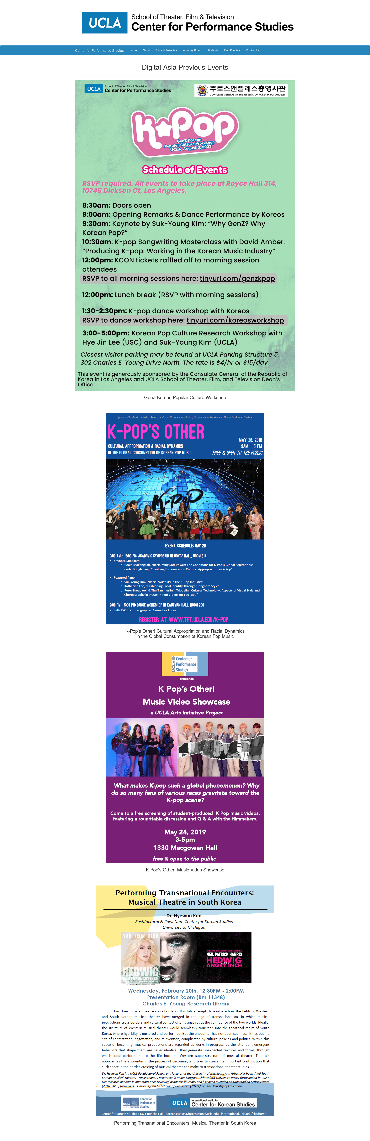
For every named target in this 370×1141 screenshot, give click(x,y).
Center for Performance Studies (99, 50)
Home (133, 50)
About (146, 50)
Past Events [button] (231, 50)
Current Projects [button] (165, 50)
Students (212, 50)
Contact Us (253, 50)
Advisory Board (192, 50)
